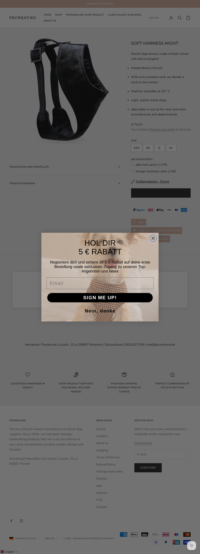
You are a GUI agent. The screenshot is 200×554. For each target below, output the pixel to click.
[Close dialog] (153, 238)
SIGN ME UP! (100, 297)
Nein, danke (100, 310)
